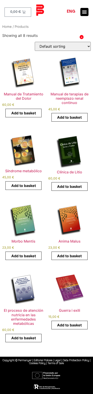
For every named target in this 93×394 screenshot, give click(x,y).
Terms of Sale (56, 363)
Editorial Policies (43, 360)
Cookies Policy (37, 363)
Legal (57, 360)
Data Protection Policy (76, 360)
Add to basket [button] (23, 113)
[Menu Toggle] (84, 12)
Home (7, 27)
